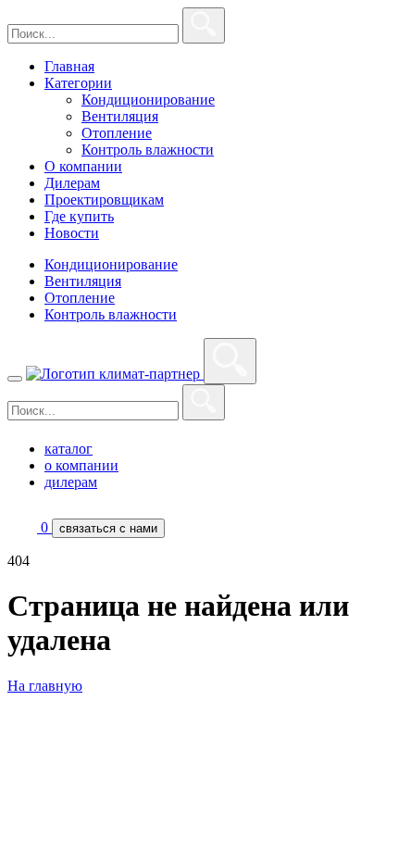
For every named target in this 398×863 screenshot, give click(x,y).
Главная (69, 66)
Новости (71, 233)
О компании (83, 166)
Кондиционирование (148, 99)
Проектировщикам (104, 199)
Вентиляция (119, 116)
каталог (68, 449)
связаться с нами (108, 528)
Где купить (79, 216)
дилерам (70, 482)
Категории (78, 83)
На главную (44, 686)
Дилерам (72, 183)
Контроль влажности (147, 149)
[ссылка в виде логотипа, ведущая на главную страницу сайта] (115, 373)
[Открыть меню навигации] (14, 378)
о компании (81, 465)
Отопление (116, 133)
